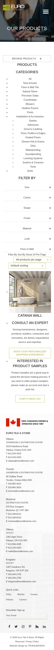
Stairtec (33, 120)
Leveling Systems (33, 158)
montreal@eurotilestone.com (22, 521)
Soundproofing (33, 154)
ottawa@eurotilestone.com (21, 461)
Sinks (30, 171)
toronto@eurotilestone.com (21, 491)
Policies (9, 599)
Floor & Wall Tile (30, 87)
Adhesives (33, 125)
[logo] (13, 7)
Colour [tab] (27, 197)
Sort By (21, 254)
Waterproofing (33, 150)
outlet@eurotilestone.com (20, 551)
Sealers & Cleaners (33, 162)
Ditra (33, 146)
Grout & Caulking (33, 129)
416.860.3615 (14, 483)
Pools (30, 112)
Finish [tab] (27, 218)
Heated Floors (33, 137)
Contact (34, 594)
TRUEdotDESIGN (36, 645)
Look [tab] (27, 239)
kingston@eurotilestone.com (22, 581)
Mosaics (30, 104)
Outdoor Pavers (30, 108)
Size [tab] (27, 187)
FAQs (8, 594)
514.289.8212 (14, 514)
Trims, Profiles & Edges (33, 133)
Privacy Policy (32, 641)
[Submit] (47, 616)
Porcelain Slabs (30, 95)
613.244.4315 (14, 453)
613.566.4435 (14, 544)
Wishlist (20, 594)
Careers (23, 599)
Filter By (12, 254)
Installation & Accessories (30, 116)
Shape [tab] (27, 208)
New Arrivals (30, 83)
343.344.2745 (14, 574)
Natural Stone (30, 91)
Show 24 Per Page (36, 254)
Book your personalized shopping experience (30, 353)
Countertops (30, 100)
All (30, 79)
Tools (33, 166)
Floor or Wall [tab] (27, 249)
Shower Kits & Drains (33, 141)
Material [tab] (27, 228)
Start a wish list (30, 399)
